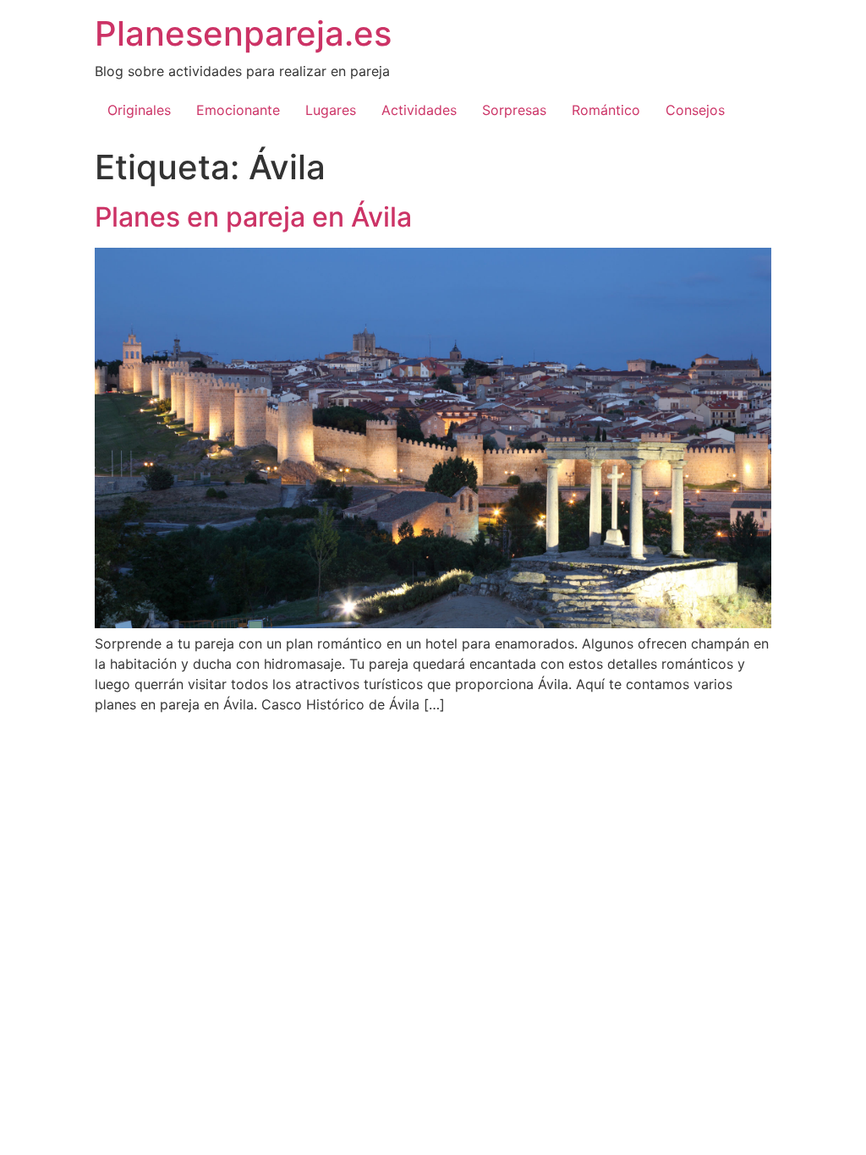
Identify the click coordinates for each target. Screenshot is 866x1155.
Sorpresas (514, 109)
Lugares (330, 109)
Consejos (695, 109)
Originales (139, 109)
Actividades (419, 109)
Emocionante (238, 109)
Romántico (606, 109)
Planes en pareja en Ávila (253, 216)
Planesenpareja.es (243, 33)
